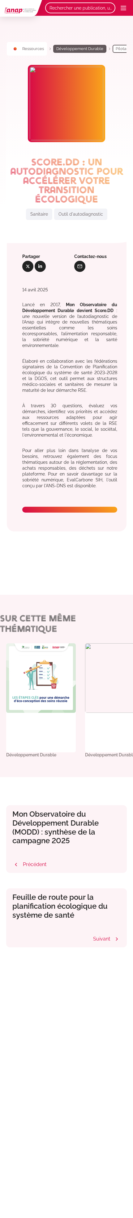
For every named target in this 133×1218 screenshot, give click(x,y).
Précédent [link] (29, 864)
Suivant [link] (107, 939)
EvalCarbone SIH (84, 479)
